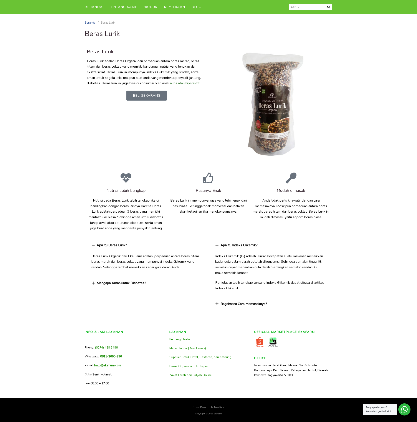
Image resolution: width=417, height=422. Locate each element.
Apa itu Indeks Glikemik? (239, 245)
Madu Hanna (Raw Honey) (187, 348)
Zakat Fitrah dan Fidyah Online (190, 375)
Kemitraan (174, 7)
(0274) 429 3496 (106, 347)
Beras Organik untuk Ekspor (188, 366)
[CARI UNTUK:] (310, 7)
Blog (196, 7)
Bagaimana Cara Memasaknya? (243, 303)
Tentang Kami (122, 7)
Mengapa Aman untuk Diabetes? (121, 283)
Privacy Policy (199, 407)
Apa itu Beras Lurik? (112, 245)
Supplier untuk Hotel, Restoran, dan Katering (200, 357)
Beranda (94, 7)
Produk (149, 7)
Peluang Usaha (179, 339)
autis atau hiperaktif (184, 83)
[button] (146, 245)
